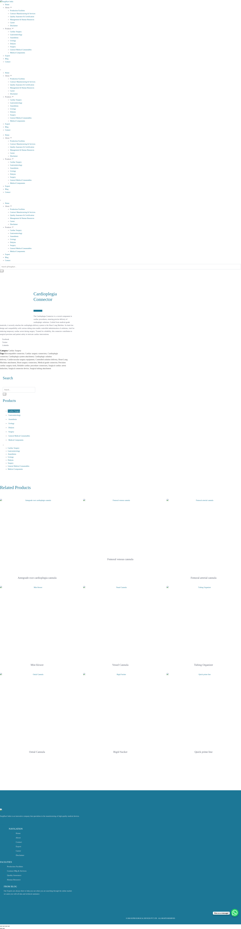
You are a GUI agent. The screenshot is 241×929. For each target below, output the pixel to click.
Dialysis (13, 44)
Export (7, 56)
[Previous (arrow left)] (1, 928)
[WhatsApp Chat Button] (234, 912)
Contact (7, 62)
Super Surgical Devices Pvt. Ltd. (144, 918)
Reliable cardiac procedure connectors (32, 365)
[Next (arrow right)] (4, 928)
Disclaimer (14, 26)
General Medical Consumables (21, 50)
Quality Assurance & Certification (22, 17)
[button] (38, 311)
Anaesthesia (14, 38)
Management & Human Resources (22, 20)
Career (12, 23)
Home (7, 5)
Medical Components (17, 53)
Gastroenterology (16, 35)
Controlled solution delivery (46, 359)
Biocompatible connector (14, 353)
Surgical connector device (18, 368)
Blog (6, 59)
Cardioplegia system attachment (21, 356)
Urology (13, 41)
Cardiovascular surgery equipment (20, 359)
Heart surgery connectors (27, 362)
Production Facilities (17, 11)
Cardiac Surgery (16, 32)
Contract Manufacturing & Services (22, 14)
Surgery (13, 47)
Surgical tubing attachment (40, 368)
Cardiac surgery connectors (36, 353)
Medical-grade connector (47, 362)
